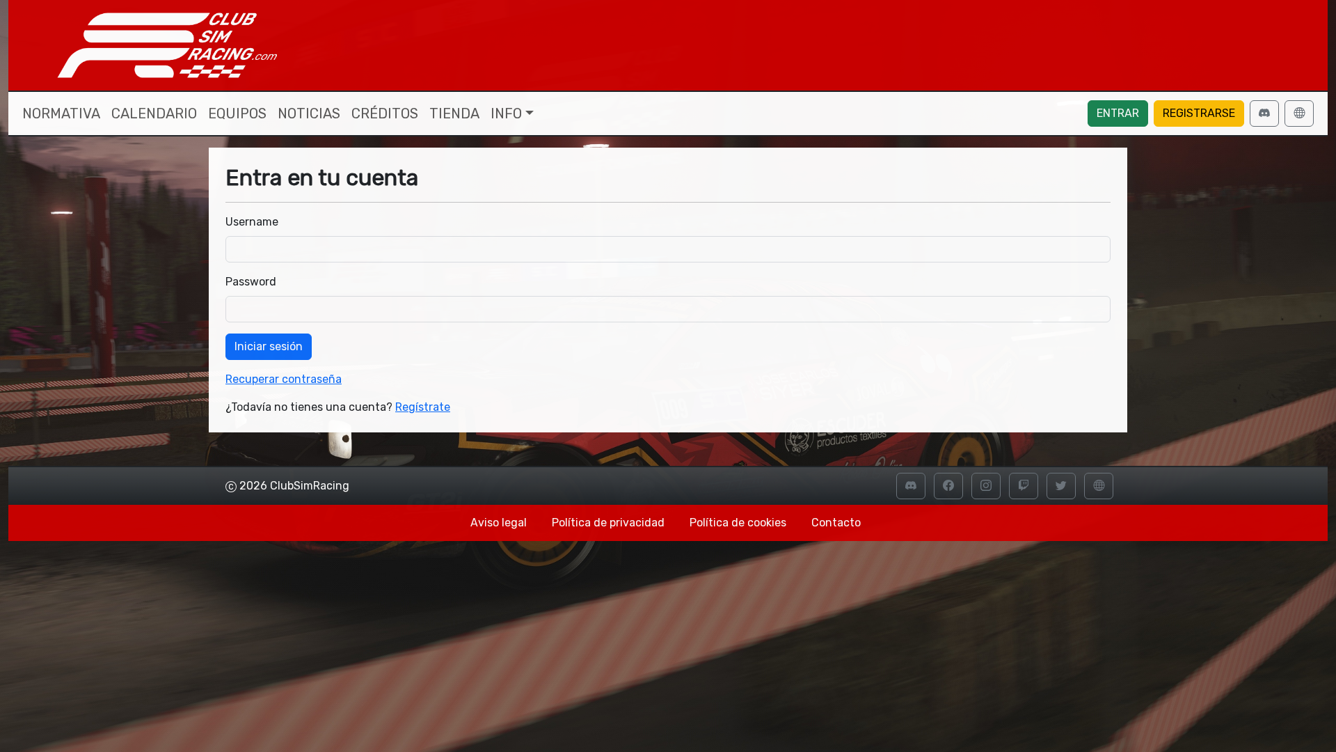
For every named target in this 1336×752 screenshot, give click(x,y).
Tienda (454, 113)
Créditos (384, 113)
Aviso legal (498, 522)
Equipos (237, 113)
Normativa (61, 113)
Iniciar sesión (268, 346)
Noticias (309, 113)
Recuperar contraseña (283, 379)
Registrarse (1199, 113)
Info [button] (506, 113)
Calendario (154, 113)
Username (251, 221)
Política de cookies (738, 522)
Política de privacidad (608, 522)
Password (250, 281)
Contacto (836, 522)
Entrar (1118, 113)
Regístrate (422, 407)
